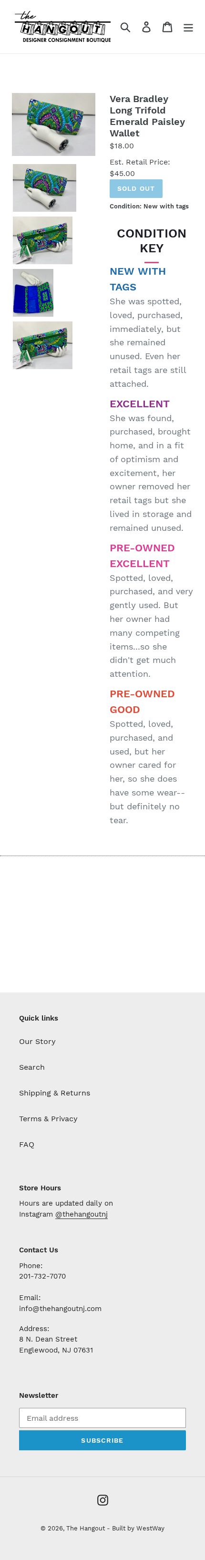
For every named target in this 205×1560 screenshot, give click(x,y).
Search (32, 1067)
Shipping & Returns (54, 1092)
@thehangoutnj (81, 1214)
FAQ (26, 1144)
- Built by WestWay (135, 1528)
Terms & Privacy (48, 1118)
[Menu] (188, 27)
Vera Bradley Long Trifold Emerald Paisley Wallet (147, 116)
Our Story (37, 1041)
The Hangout (86, 1528)
